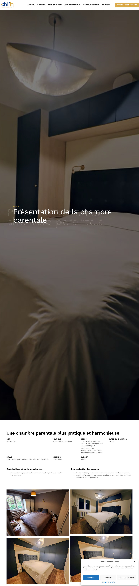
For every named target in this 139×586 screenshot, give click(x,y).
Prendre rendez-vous (127, 5)
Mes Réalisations (91, 5)
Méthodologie (55, 5)
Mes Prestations (72, 5)
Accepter (91, 578)
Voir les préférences (126, 578)
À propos (41, 5)
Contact (106, 5)
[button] (135, 562)
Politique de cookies (108, 582)
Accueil (30, 5)
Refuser (108, 578)
